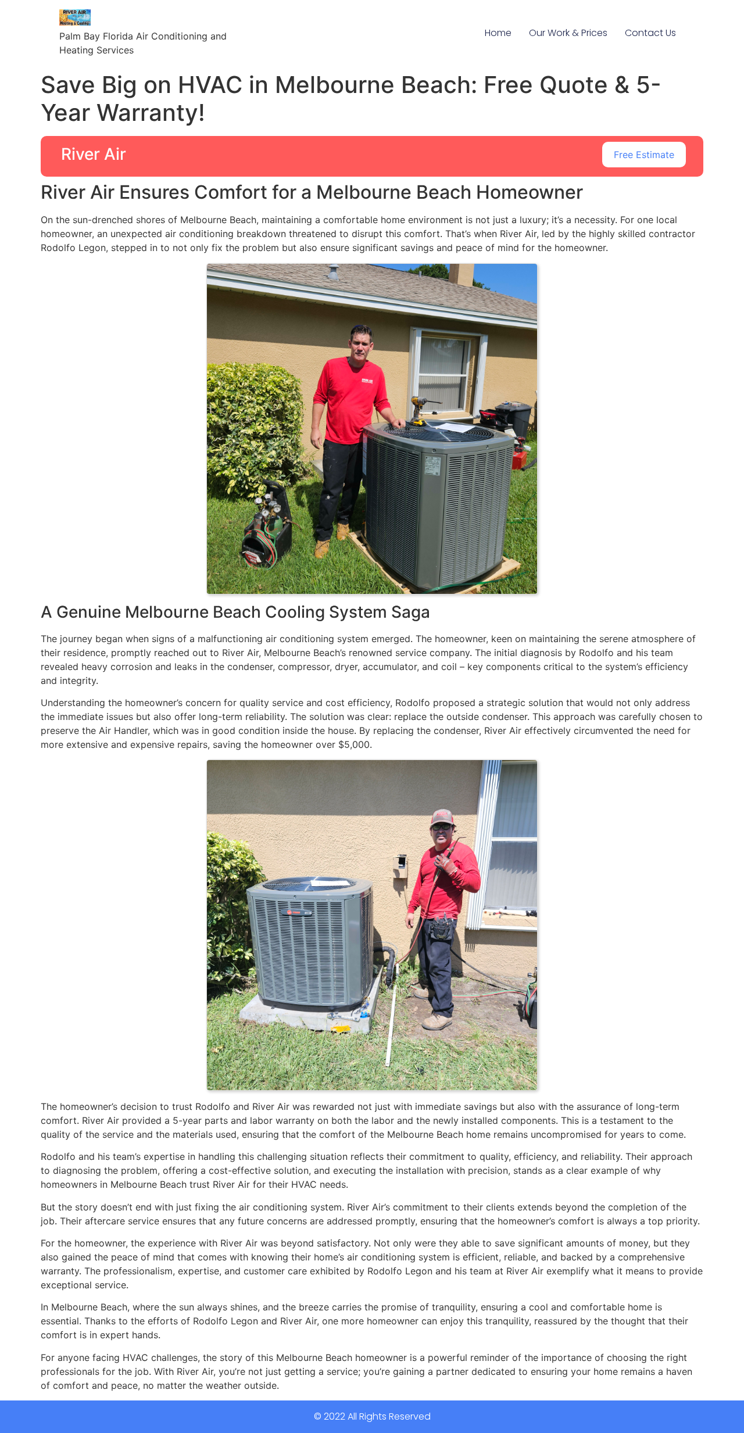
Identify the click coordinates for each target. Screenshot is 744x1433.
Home (498, 33)
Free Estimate (644, 154)
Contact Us (650, 33)
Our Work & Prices (568, 33)
